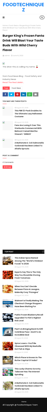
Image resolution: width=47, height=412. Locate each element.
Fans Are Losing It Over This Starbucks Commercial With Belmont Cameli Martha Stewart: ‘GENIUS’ (28, 129)
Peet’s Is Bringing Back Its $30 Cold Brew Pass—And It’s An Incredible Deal (29, 332)
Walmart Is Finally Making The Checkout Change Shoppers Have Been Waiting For (29, 303)
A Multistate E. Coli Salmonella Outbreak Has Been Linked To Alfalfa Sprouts (29, 145)
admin (7, 55)
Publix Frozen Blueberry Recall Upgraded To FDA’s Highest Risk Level (29, 317)
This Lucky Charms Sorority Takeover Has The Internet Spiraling (27, 371)
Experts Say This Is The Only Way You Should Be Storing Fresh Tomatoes (28, 275)
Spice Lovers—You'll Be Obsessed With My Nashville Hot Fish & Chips (28, 346)
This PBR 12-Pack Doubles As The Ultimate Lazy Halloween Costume (28, 113)
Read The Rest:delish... (13, 82)
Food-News (13, 25)
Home (5, 25)
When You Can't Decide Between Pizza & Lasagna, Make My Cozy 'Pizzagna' (27, 289)
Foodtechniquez (23, 7)
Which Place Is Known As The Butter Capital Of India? (28, 359)
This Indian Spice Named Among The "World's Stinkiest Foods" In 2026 (29, 261)
